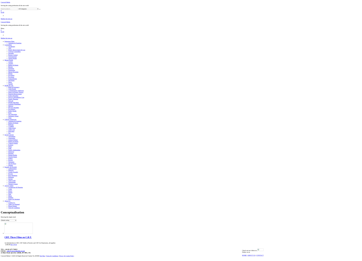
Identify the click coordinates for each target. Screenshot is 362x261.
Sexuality (11, 53)
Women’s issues (13, 184)
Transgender (12, 182)
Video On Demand (14, 204)
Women (10, 165)
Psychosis (11, 77)
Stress (10, 82)
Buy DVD (14, 244)
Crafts (10, 189)
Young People (12, 58)
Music (10, 196)
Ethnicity (11, 170)
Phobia (10, 73)
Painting (10, 197)
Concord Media (5, 2)
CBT (9, 48)
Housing (10, 153)
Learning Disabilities (14, 104)
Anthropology (12, 169)
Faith (9, 148)
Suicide (10, 84)
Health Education (13, 102)
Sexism (10, 179)
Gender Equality (13, 172)
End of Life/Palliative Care (16, 97)
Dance (10, 191)
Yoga (9, 118)
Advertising (11, 136)
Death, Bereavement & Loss (16, 50)
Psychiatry (11, 75)
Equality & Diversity (11, 167)
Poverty (10, 160)
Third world (11, 180)
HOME (244, 255)
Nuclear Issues (12, 157)
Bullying (10, 124)
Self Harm (11, 80)
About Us (7, 201)
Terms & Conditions (52, 256)
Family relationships (14, 150)
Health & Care (9, 85)
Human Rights (12, 155)
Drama (10, 192)
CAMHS (11, 126)
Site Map (42, 256)
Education (11, 131)
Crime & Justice (13, 143)
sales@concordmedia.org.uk (16, 251)
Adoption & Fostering (14, 43)
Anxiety (10, 63)
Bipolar (10, 67)
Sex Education (12, 114)
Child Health (12, 89)
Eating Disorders (13, 96)
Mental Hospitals (13, 72)
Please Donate (12, 206)
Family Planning (13, 99)
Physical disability (13, 107)
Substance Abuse (13, 116)
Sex (9, 133)
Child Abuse (12, 128)
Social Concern (9, 135)
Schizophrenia (12, 79)
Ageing (10, 62)
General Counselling (14, 51)
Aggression (11, 138)
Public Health (12, 111)
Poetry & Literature (14, 199)
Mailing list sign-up (6, 19)
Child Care (11, 129)
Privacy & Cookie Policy (66, 256)
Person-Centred (13, 55)
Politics (10, 158)
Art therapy (11, 46)
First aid (10, 101)
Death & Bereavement (15, 94)
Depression (11, 70)
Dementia (11, 68)
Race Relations (12, 175)
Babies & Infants (13, 65)
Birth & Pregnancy (14, 87)
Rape (9, 113)
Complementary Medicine (16, 90)
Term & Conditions (14, 208)
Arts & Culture (9, 186)
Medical (10, 106)
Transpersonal (12, 57)
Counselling (8, 45)
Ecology (10, 145)
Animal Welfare (13, 140)
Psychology (11, 109)
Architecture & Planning (15, 187)
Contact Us (11, 202)
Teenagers (11, 162)
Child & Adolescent (10, 119)
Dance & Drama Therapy (15, 92)
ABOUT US (251, 255)
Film (9, 194)
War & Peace (12, 163)
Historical (11, 152)
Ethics (10, 146)
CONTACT (260, 255)
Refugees (11, 177)
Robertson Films (9, 41)
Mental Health (9, 60)
